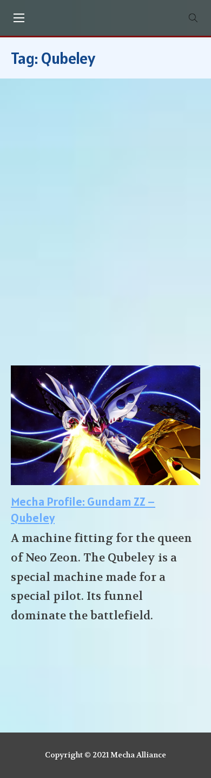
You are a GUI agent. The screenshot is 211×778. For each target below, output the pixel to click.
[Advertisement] (105, 227)
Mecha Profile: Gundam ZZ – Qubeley (83, 510)
